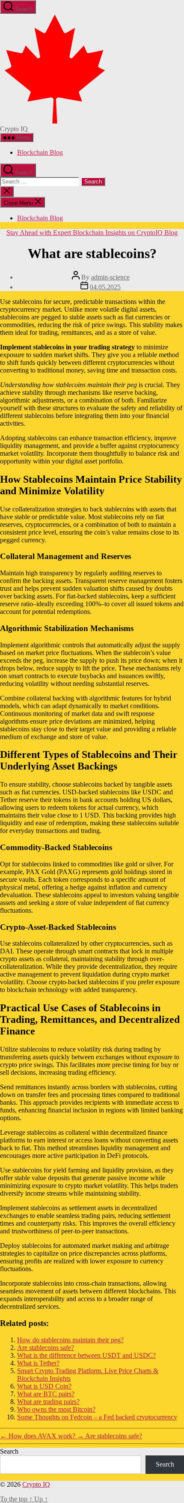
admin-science (110, 277)
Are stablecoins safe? (45, 1347)
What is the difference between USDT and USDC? (86, 1355)
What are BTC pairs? (45, 1394)
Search (9, 1451)
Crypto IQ (36, 1484)
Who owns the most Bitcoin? (56, 1409)
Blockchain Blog (40, 152)
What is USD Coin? (44, 1386)
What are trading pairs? (48, 1401)
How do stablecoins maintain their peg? (70, 1340)
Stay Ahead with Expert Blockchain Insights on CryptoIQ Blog (92, 232)
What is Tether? (38, 1363)
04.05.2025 (105, 287)
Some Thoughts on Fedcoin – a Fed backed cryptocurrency (97, 1417)
